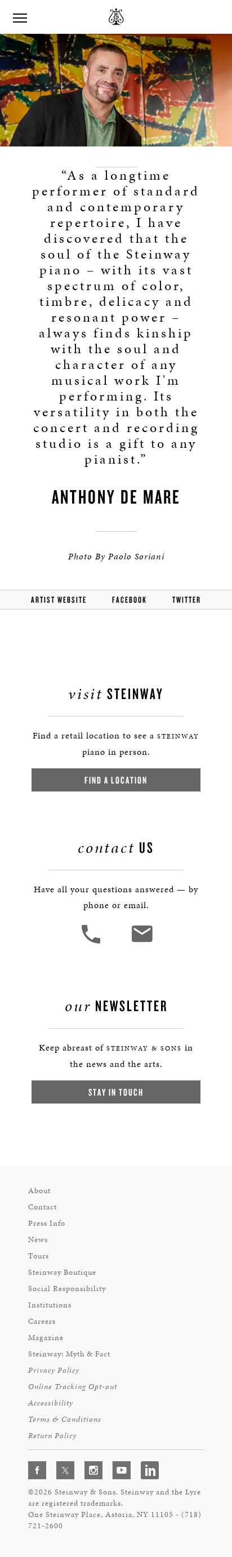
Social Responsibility (67, 1288)
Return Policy (52, 1435)
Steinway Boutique (62, 1272)
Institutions (50, 1305)
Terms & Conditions (64, 1419)
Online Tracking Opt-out (72, 1386)
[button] (92, 942)
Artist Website (59, 599)
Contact (42, 1207)
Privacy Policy (53, 1370)
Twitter (186, 599)
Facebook (129, 599)
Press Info (46, 1223)
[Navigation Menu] (19, 16)
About (39, 1190)
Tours (38, 1256)
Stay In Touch (116, 1092)
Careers (42, 1321)
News (38, 1239)
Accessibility (50, 1403)
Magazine (46, 1337)
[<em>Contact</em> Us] (142, 942)
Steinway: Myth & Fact (69, 1354)
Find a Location (116, 780)
